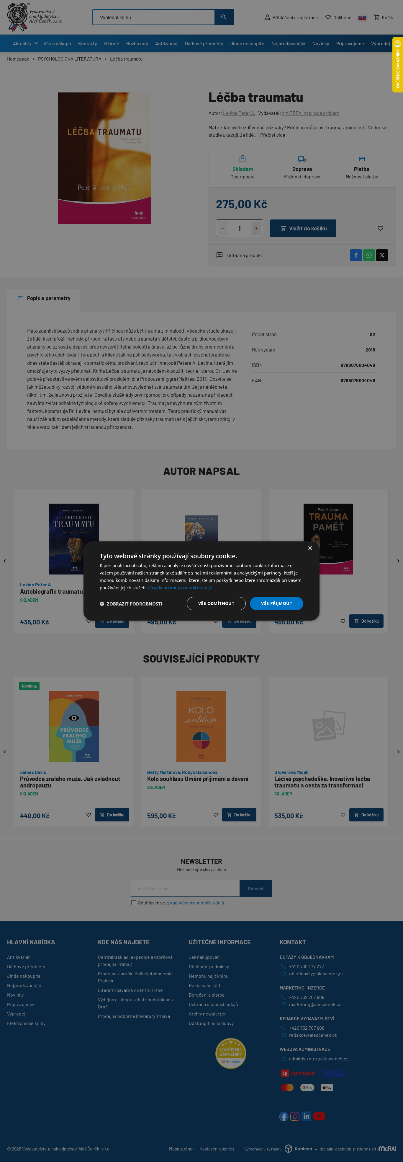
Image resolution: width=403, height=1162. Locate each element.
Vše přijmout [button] (276, 603)
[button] (131, 603)
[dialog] (201, 581)
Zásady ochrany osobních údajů (180, 587)
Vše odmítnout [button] (216, 603)
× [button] (310, 548)
